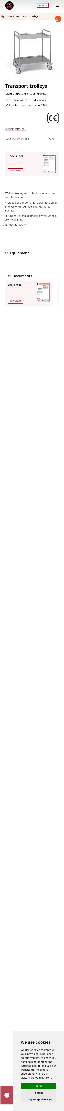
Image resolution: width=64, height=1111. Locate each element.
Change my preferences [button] (38, 1099)
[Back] (52, 5)
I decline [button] (38, 1092)
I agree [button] (38, 1085)
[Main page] (9, 5)
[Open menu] (57, 5)
